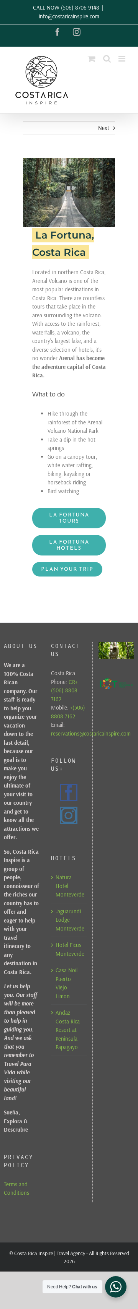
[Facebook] (68, 792)
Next (103, 128)
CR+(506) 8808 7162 (64, 690)
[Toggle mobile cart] (91, 59)
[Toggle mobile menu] (122, 59)
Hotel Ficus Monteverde (69, 949)
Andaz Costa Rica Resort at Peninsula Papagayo (68, 1030)
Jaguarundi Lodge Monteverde (69, 920)
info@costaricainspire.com (69, 16)
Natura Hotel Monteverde (69, 886)
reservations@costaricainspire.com (91, 733)
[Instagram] (68, 815)
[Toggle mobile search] (107, 59)
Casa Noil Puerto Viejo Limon (66, 983)
